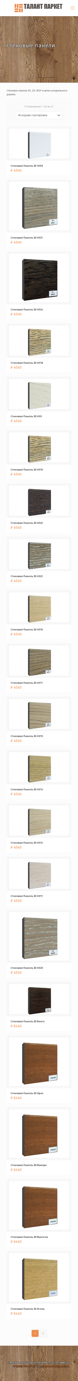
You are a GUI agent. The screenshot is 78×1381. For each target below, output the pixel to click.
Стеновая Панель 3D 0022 (27, 576)
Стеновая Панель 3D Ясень (28, 1308)
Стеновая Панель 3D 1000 (27, 165)
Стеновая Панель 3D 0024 (27, 309)
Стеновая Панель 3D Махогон (29, 1236)
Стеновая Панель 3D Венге (28, 1021)
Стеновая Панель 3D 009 (26, 416)
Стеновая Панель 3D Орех (27, 1093)
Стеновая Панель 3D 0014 (27, 789)
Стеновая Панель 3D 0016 (27, 629)
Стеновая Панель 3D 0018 (27, 362)
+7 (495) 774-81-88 (24, 1366)
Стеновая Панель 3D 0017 (27, 682)
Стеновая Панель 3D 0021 (27, 237)
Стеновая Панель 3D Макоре (29, 1165)
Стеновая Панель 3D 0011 (27, 896)
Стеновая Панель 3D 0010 (27, 469)
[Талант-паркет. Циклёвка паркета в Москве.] (39, 8)
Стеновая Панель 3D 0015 (27, 736)
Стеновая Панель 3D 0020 (27, 967)
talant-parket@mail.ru (54, 1366)
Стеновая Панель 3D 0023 (27, 522)
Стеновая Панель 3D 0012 (27, 842)
